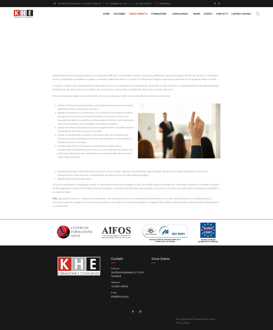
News (196, 13)
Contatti (222, 13)
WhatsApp (164, 3)
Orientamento (138, 13)
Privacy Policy (183, 323)
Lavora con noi (241, 13)
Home (106, 13)
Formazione (158, 13)
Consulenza (180, 13)
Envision (211, 319)
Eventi (208, 13)
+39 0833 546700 (143, 3)
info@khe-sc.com (119, 3)
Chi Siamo (119, 13)
